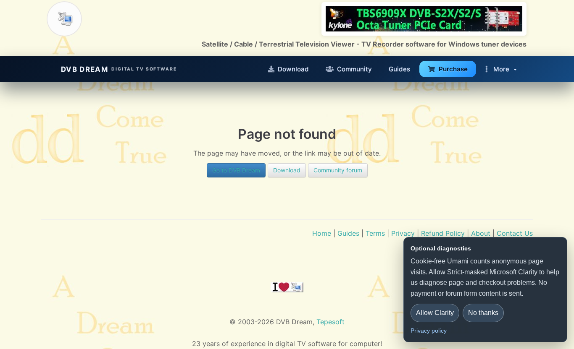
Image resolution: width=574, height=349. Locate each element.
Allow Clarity (435, 312)
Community (354, 69)
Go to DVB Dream (236, 170)
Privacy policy (429, 330)
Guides (399, 69)
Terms (375, 233)
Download (293, 69)
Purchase (453, 69)
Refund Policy (443, 233)
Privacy (403, 233)
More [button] (501, 69)
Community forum (337, 170)
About (480, 233)
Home (321, 233)
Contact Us (515, 233)
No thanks (483, 312)
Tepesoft (330, 322)
